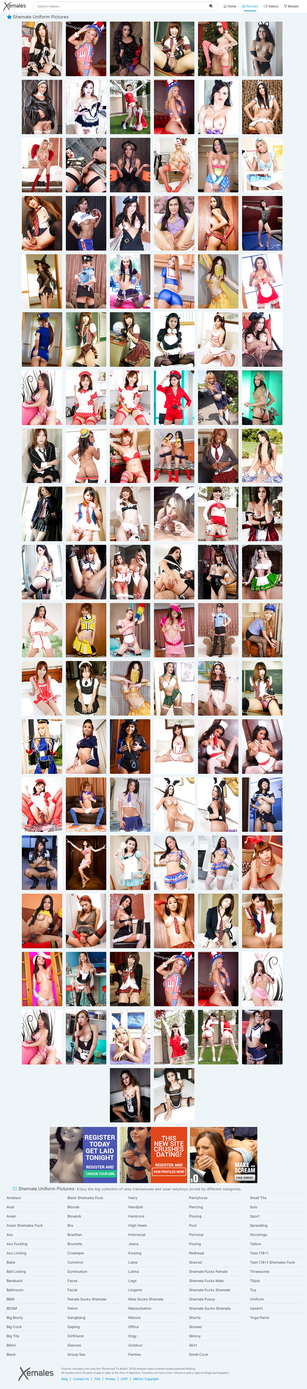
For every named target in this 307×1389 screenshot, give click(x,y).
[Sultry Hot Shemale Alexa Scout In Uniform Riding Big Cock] (86, 165)
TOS (97, 1379)
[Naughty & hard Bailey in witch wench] (262, 572)
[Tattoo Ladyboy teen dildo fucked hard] (130, 920)
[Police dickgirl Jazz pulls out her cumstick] (174, 630)
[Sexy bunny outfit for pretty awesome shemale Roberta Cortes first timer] (130, 1037)
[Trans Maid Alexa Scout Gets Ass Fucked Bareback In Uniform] (174, 572)
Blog (64, 1379)
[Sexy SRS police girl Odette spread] (130, 746)
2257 (124, 1379)
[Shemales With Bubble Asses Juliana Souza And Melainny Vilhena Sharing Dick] (130, 572)
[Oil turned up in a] (86, 746)
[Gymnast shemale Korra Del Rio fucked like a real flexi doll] (262, 223)
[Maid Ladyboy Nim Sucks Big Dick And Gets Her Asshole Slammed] (174, 1095)
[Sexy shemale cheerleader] (174, 862)
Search (211, 6)
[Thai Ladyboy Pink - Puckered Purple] (86, 804)
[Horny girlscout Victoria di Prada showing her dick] (262, 397)
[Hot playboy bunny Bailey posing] (218, 572)
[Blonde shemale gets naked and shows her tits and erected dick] (174, 165)
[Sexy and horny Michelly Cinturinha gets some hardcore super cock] (218, 165)
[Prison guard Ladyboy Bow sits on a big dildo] (42, 339)
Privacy (110, 1379)
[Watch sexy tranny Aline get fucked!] (130, 804)
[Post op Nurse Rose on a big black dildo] (42, 630)
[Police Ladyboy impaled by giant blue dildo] (262, 804)
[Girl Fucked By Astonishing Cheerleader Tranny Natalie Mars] (130, 107)
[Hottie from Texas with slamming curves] (86, 223)
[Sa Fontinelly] (174, 513)
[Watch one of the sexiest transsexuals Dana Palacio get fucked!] (42, 397)
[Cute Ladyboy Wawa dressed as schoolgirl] (218, 223)
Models (292, 6)
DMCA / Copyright (146, 1379)
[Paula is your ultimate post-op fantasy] (86, 862)
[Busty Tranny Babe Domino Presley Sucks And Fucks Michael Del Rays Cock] (262, 513)
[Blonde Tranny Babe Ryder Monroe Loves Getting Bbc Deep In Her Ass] (86, 572)
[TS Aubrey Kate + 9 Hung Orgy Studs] (42, 165)
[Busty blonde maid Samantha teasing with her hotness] (262, 165)
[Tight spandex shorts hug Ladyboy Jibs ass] (174, 281)
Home (231, 6)
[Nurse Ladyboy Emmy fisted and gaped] (218, 746)
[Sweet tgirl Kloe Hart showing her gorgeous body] (86, 979)
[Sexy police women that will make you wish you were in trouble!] (130, 223)
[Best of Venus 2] (86, 1037)
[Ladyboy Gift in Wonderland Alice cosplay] (130, 862)
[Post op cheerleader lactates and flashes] (86, 630)
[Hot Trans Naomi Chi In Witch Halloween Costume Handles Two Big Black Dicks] (130, 165)
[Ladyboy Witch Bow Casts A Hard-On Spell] (42, 281)
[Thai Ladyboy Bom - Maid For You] (130, 630)
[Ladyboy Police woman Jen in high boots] (86, 281)
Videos (272, 6)
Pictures (251, 6)
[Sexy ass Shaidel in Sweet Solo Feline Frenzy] (262, 48)
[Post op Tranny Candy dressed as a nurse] (218, 339)
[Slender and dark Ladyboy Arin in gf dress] (218, 688)
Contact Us (81, 1379)
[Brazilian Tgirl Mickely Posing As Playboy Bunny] (174, 804)
